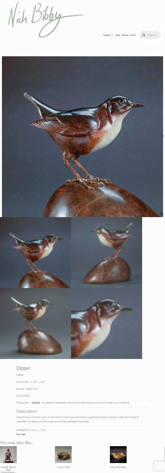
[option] (82, 136)
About (118, 35)
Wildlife (43, 429)
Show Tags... (21, 434)
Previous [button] (2, 136)
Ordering (125, 35)
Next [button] (163, 136)
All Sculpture (34, 429)
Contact (133, 35)
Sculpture (107, 35)
